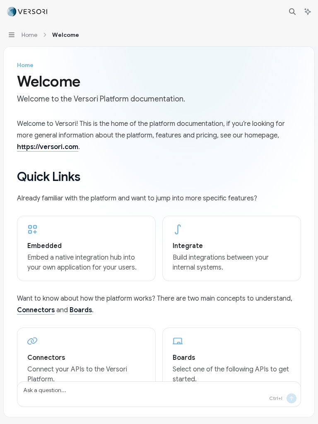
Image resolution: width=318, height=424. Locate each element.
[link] (86, 248)
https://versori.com (47, 147)
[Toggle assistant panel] (307, 11)
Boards (81, 310)
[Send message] (291, 398)
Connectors (36, 310)
